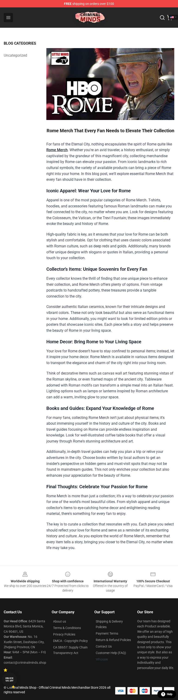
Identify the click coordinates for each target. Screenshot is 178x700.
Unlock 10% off (9, 679)
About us (59, 621)
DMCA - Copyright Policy (70, 641)
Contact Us (104, 646)
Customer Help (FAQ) (111, 653)
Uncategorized (15, 55)
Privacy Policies (64, 634)
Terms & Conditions (67, 628)
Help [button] (169, 694)
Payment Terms (107, 633)
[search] (162, 17)
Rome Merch (57, 150)
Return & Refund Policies (113, 640)
